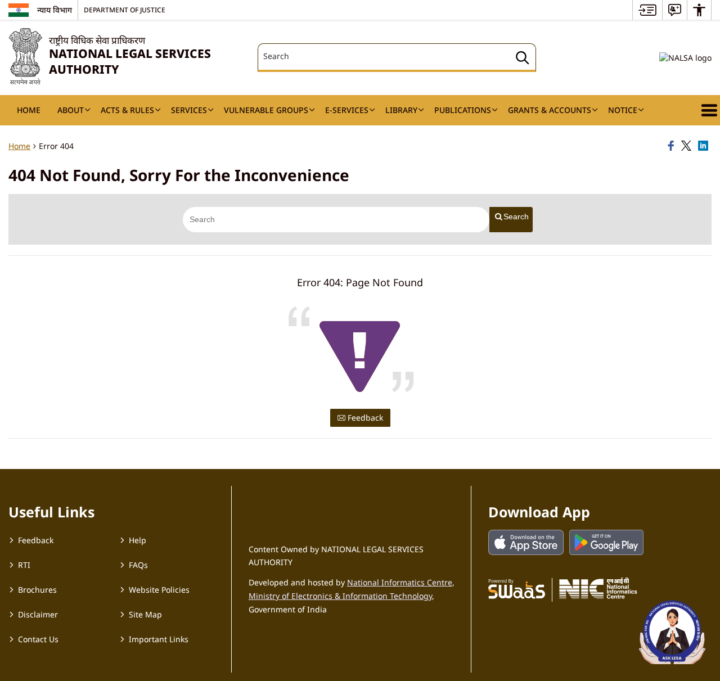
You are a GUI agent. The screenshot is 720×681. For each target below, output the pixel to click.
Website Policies (159, 589)
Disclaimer (38, 614)
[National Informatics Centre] (598, 588)
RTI (24, 565)
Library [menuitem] (401, 110)
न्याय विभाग (54, 9)
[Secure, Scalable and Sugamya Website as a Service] (516, 588)
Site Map (145, 614)
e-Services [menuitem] (346, 110)
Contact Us (38, 639)
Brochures (37, 589)
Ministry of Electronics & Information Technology (340, 595)
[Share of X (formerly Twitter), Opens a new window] (688, 146)
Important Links (158, 639)
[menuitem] (647, 10)
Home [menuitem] (28, 110)
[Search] (522, 59)
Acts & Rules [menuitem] (127, 110)
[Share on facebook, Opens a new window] (673, 146)
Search (516, 216)
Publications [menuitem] (462, 110)
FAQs (138, 565)
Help (137, 540)
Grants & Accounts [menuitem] (549, 110)
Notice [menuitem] (622, 110)
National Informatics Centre (399, 582)
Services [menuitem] (189, 110)
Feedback (364, 417)
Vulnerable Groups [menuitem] (266, 110)
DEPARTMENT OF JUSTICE (124, 9)
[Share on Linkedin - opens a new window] (705, 146)
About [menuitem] (70, 110)
